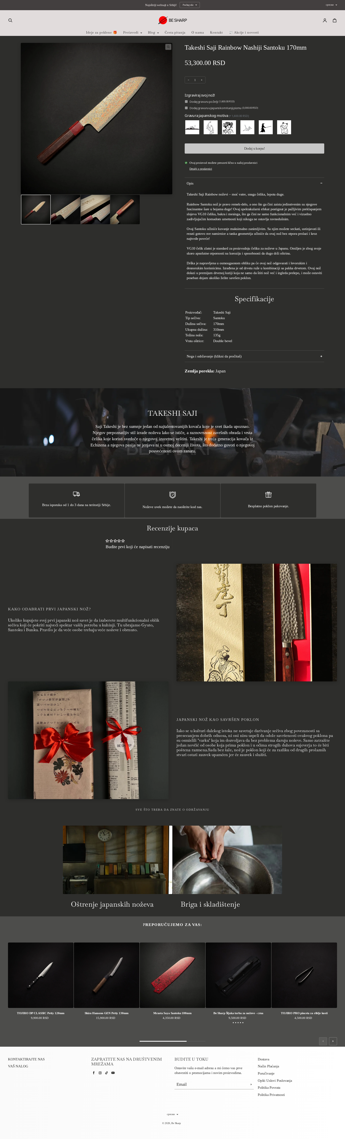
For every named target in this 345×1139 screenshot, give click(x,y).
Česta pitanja (175, 32)
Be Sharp (176, 1123)
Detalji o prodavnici (200, 168)
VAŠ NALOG (18, 1066)
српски (330, 4)
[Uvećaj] (168, 47)
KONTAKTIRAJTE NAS (26, 1059)
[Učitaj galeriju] (36, 209)
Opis (190, 183)
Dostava (263, 1059)
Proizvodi (131, 32)
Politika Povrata (269, 1088)
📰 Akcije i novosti (244, 32)
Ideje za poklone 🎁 (101, 32)
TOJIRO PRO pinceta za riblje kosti (304, 1013)
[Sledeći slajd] (333, 1041)
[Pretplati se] (251, 1084)
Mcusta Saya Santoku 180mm (172, 1013)
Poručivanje (266, 1073)
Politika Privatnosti (271, 1095)
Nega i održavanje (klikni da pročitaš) (214, 356)
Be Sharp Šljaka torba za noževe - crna (238, 1013)
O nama (197, 32)
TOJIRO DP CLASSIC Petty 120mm (41, 1013)
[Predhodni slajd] (323, 1041)
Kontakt (216, 32)
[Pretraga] (10, 20)
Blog (152, 32)
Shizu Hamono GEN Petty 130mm (107, 1013)
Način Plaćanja (268, 1066)
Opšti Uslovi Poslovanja (275, 1081)
